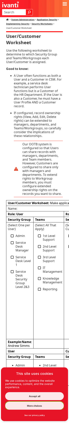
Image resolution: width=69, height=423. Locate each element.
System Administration (22, 19)
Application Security (47, 19)
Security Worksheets (42, 23)
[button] (29, 12)
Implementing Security (17, 23)
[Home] (8, 19)
